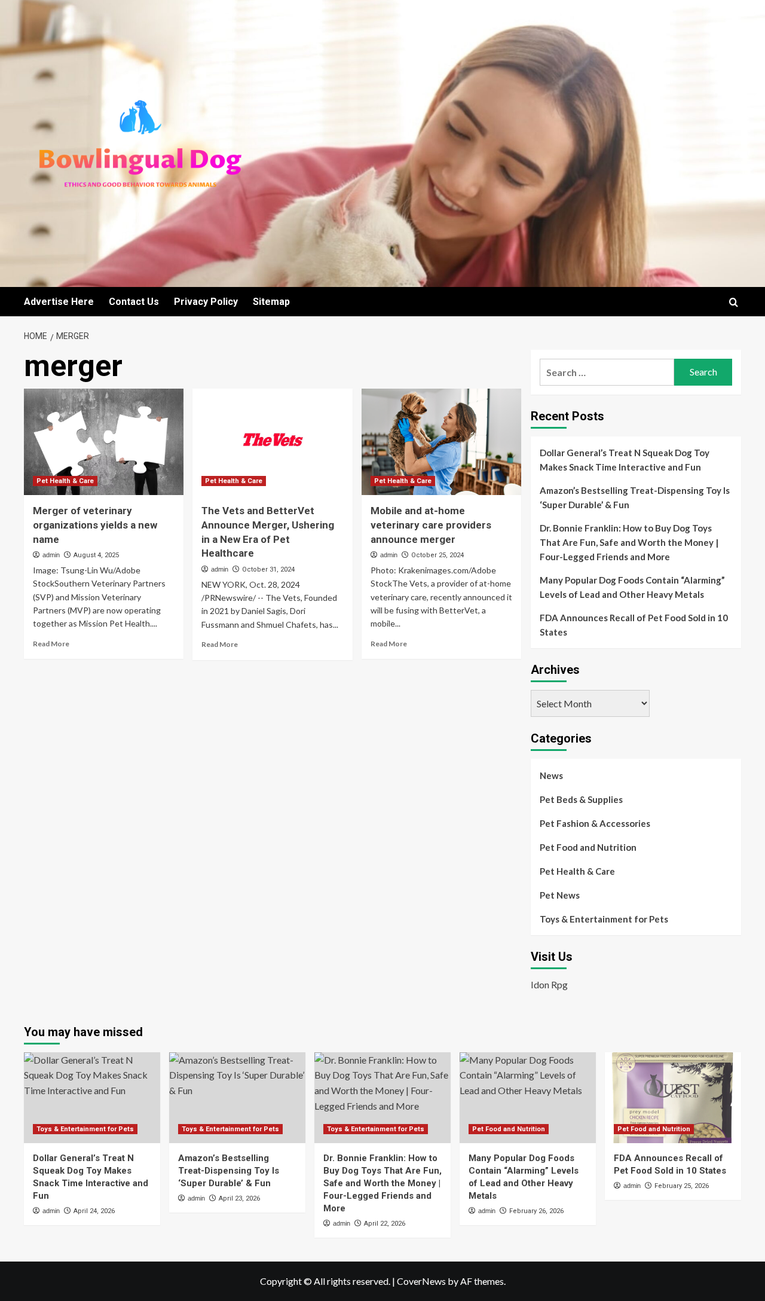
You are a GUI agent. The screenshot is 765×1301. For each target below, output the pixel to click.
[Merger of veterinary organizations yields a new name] (103, 442)
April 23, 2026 (239, 1198)
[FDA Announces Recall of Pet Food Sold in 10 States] (673, 1097)
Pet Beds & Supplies (581, 799)
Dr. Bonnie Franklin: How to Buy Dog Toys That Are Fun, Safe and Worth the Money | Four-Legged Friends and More (629, 542)
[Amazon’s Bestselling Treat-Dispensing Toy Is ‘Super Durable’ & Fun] (237, 1097)
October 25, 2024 (437, 555)
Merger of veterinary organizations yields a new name (95, 525)
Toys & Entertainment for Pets (604, 919)
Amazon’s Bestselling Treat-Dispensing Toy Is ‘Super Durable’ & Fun (635, 497)
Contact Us (134, 301)
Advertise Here (59, 301)
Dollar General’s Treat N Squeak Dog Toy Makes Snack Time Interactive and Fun (624, 459)
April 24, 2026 (94, 1211)
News (551, 775)
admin (51, 554)
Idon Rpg (549, 984)
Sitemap (271, 301)
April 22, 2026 (384, 1223)
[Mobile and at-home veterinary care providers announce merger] (441, 442)
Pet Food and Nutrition (588, 847)
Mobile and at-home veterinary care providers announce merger (431, 525)
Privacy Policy (206, 301)
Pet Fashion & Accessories (595, 823)
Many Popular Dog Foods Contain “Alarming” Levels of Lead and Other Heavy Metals (632, 587)
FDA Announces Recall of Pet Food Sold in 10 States (634, 624)
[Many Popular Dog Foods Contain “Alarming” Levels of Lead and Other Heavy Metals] (528, 1097)
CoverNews (421, 1281)
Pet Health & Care (65, 481)
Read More (51, 643)
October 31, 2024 (268, 569)
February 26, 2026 (536, 1211)
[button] (733, 302)
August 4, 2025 (96, 555)
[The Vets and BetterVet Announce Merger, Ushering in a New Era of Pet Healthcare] (272, 442)
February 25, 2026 (681, 1186)
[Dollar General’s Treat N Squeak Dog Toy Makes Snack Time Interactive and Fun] (92, 1097)
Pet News (560, 895)
